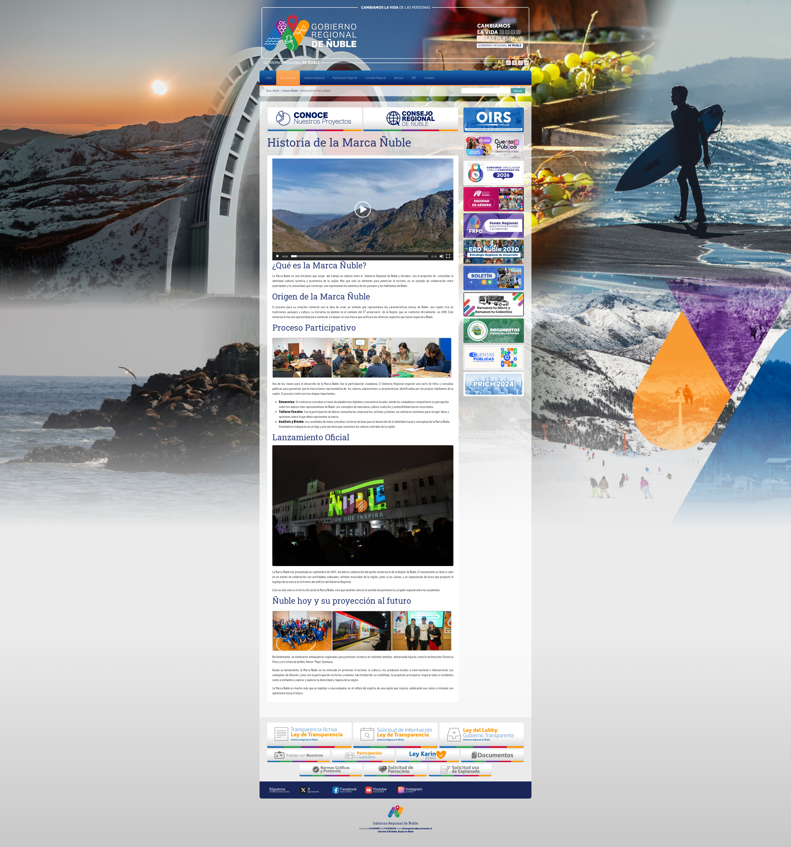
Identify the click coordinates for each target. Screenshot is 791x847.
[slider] (359, 256)
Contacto (429, 78)
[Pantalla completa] (448, 256)
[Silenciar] (441, 256)
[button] (363, 209)
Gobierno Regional (314, 78)
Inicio (269, 78)
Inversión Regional (375, 78)
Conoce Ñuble (288, 78)
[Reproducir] (278, 256)
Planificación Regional (345, 78)
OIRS (413, 78)
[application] (362, 209)
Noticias (398, 78)
